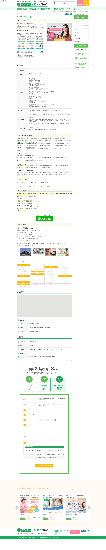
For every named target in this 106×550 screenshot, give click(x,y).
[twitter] (68, 14)
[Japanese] (2, 0)
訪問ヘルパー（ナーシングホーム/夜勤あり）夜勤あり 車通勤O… (81, 58)
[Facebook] (66, 14)
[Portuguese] (5, 0)
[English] (4, 0)
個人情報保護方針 (48, 537)
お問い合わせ (55, 537)
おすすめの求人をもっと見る (80, 489)
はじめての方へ (28, 537)
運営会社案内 (41, 537)
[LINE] (71, 14)
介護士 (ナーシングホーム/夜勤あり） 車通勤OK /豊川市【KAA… (81, 65)
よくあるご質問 (21, 537)
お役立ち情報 (34, 537)
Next (89, 507)
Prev (16, 507)
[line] (88, 531)
